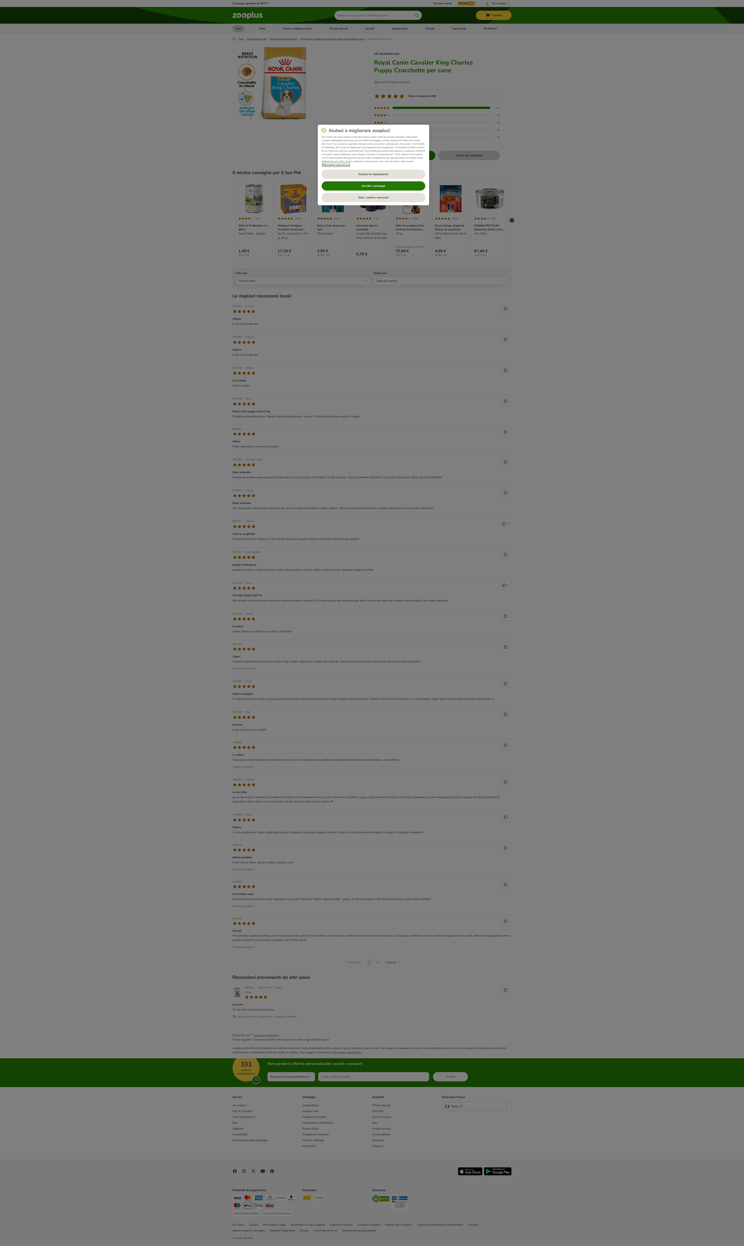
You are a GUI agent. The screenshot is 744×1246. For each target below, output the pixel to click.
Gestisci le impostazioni (373, 174)
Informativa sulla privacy (336, 164)
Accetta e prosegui (373, 186)
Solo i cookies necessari (373, 197)
